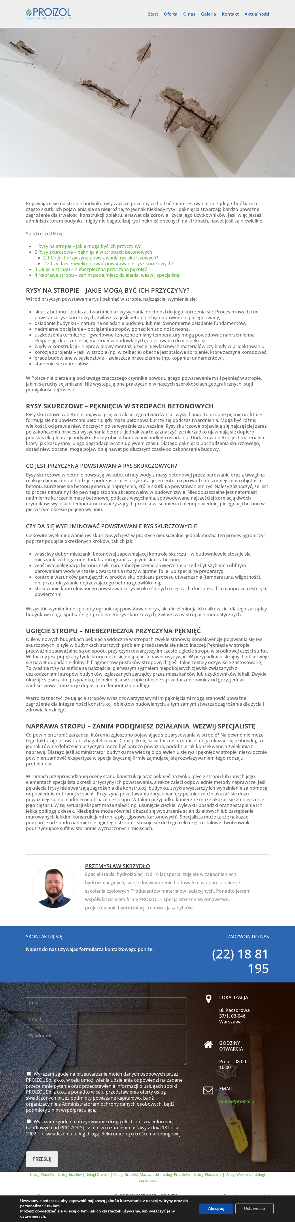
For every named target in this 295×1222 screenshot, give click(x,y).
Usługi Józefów (70, 1174)
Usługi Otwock (97, 1174)
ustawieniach (32, 1216)
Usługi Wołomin (238, 1174)
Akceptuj (216, 1208)
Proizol (147, 101)
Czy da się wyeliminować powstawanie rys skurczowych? (108, 263)
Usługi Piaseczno (208, 1174)
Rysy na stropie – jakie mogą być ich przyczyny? (88, 246)
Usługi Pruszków (176, 1174)
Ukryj (56, 233)
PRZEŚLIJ (42, 1159)
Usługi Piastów (42, 1174)
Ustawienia (254, 1208)
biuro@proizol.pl (237, 1101)
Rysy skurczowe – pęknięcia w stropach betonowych (93, 252)
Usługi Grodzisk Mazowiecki (136, 1174)
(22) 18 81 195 (240, 961)
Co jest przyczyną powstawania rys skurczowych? (100, 258)
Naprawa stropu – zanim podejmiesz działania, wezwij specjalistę (107, 275)
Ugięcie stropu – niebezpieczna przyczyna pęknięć (91, 269)
